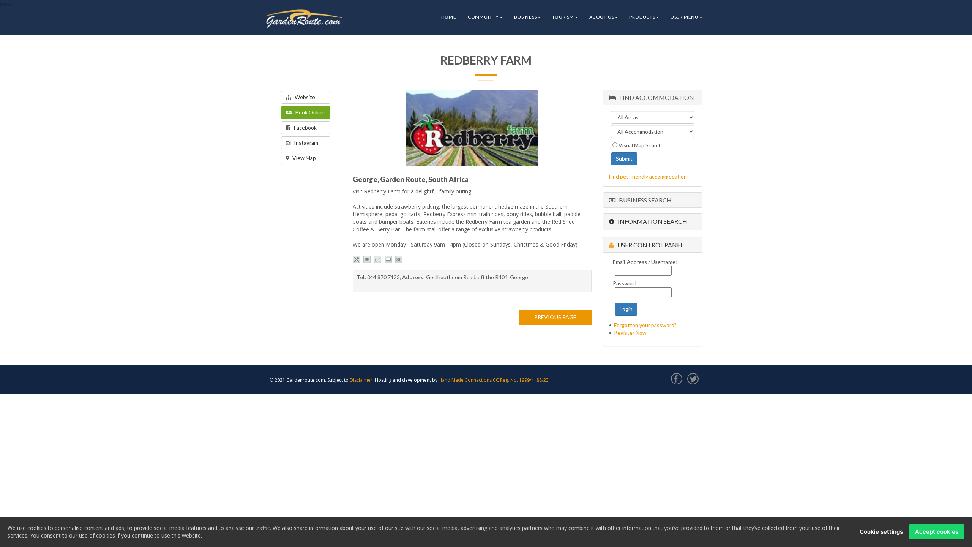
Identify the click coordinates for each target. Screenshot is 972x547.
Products (642, 17)
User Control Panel (648, 244)
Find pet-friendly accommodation (648, 176)
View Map (302, 158)
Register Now (630, 332)
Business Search (643, 200)
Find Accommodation (655, 97)
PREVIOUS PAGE (555, 317)
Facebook (303, 127)
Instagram (304, 142)
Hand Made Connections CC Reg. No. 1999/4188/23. (494, 380)
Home (448, 17)
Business (525, 17)
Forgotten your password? (645, 325)
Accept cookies (936, 531)
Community (483, 17)
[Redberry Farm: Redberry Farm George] (471, 128)
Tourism (563, 17)
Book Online (308, 112)
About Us (601, 17)
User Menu (685, 17)
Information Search (650, 221)
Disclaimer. (362, 380)
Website (303, 97)
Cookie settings (881, 531)
